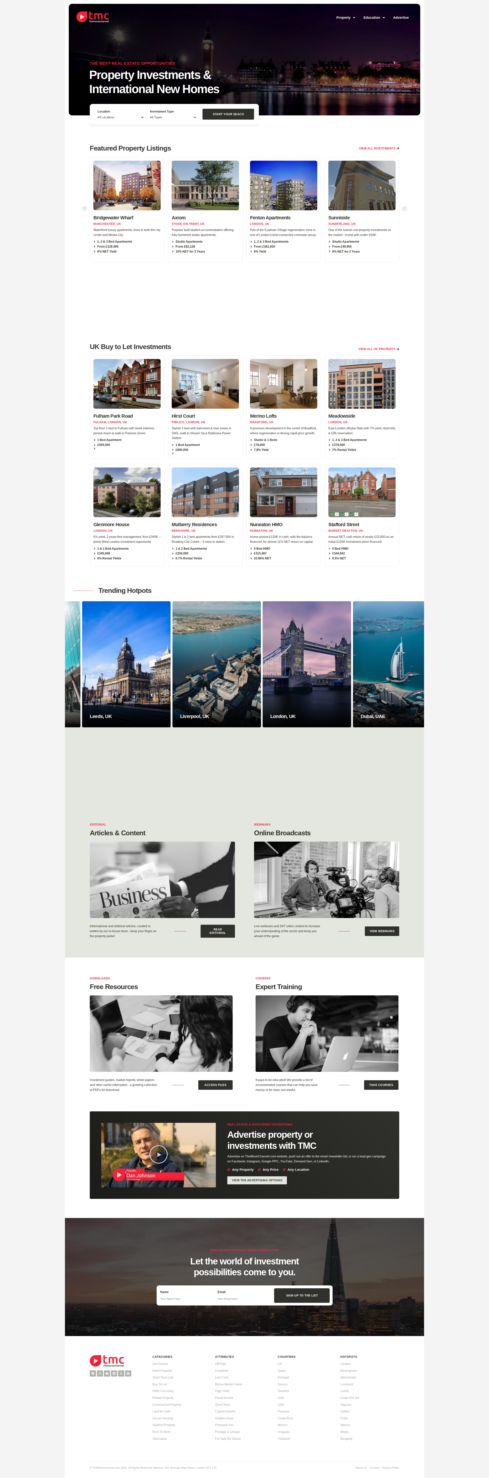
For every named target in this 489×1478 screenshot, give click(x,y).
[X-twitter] (121, 1373)
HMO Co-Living (162, 1391)
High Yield (222, 1391)
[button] (84, 208)
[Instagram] (100, 1373)
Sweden (283, 1391)
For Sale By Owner (228, 1438)
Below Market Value (228, 1384)
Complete (221, 1370)
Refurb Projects (162, 1397)
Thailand (284, 1438)
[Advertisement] (244, 302)
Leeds (344, 1391)
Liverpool (346, 1384)
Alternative (159, 1438)
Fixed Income (224, 1397)
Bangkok (346, 1438)
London (345, 1363)
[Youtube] (107, 1373)
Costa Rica (285, 1418)
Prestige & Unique (227, 1431)
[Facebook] (93, 1373)
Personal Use (224, 1425)
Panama (283, 1411)
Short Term (222, 1404)
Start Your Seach (228, 114)
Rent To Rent (161, 1431)
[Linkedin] (114, 1373)
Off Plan (220, 1363)
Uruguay (283, 1431)
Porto (344, 1418)
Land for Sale (161, 1411)
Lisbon (345, 1411)
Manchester (348, 1377)
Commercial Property (166, 1404)
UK (280, 1363)
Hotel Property (162, 1370)
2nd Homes (160, 1363)
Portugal (283, 1377)
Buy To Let (159, 1384)
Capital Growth (225, 1411)
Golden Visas (224, 1418)
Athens (345, 1425)
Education (372, 17)
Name (164, 1292)
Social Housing (162, 1418)
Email (222, 1292)
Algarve (345, 1404)
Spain (282, 1370)
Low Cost (221, 1377)
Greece (283, 1384)
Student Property (163, 1425)
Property (343, 17)
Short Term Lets (163, 1377)
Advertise (401, 17)
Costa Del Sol (349, 1397)
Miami (344, 1431)
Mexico (282, 1425)
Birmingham (348, 1370)
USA (281, 1404)
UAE (281, 1397)
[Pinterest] (128, 1373)
